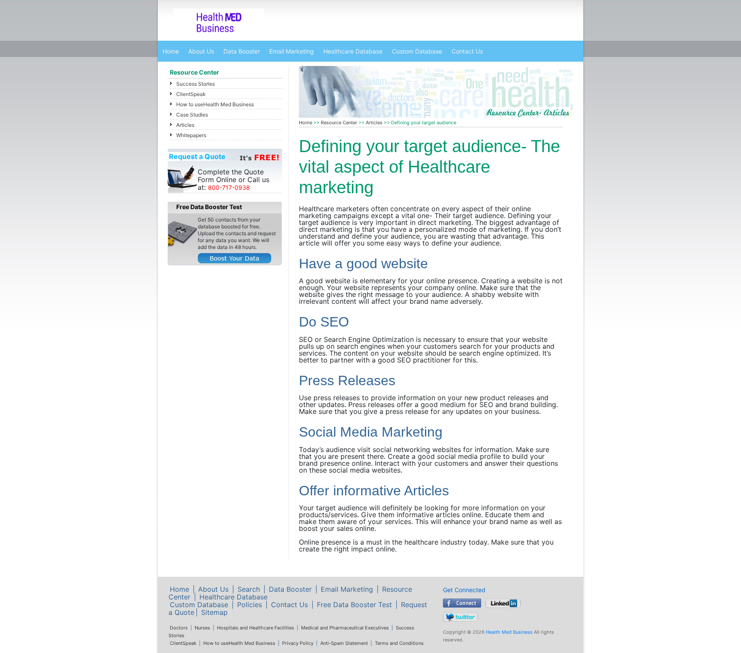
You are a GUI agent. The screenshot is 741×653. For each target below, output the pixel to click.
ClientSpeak (191, 94)
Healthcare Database (353, 51)
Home (171, 51)
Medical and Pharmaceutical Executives (345, 628)
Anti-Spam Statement (344, 643)
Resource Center (194, 72)
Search (249, 589)
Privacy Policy (297, 643)
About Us (201, 51)
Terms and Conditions (399, 643)
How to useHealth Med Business (215, 104)
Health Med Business (509, 632)
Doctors (179, 628)
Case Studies (192, 114)
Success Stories (195, 84)
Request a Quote (197, 156)
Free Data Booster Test (354, 604)
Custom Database (417, 51)
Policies (249, 604)
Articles (185, 125)
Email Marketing (291, 51)
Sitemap (214, 612)
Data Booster (241, 51)
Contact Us (467, 51)
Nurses (202, 628)
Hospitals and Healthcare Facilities (255, 628)
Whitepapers (191, 135)
